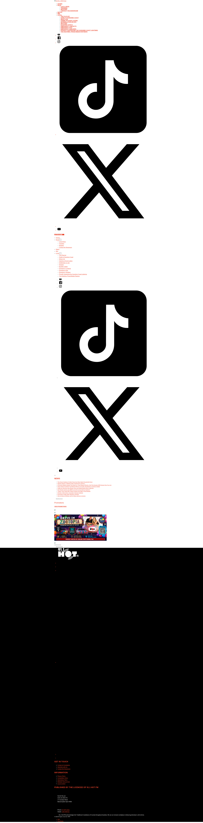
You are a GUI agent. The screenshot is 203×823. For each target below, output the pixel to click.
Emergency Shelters (68, 29)
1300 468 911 (65, 811)
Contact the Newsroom (69, 11)
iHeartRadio (60, 821)
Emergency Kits (66, 27)
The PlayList (65, 16)
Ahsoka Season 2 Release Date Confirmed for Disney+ (71, 483)
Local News (65, 6)
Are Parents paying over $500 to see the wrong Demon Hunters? (73, 489)
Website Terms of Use (63, 782)
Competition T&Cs (62, 778)
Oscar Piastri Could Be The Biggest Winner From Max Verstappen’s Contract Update (78, 486)
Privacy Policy (61, 776)
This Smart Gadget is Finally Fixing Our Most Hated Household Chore (74, 482)
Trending (64, 8)
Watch (59, 12)
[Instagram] (58, 42)
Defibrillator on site (68, 22)
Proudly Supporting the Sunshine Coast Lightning (79, 30)
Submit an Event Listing (69, 20)
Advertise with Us (62, 767)
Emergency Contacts (68, 26)
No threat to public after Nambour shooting (68, 494)
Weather (64, 9)
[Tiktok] (103, 134)
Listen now (58, 234)
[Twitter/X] (103, 226)
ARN (58, 819)
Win (58, 13)
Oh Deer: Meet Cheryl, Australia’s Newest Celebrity (70, 492)
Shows (59, 4)
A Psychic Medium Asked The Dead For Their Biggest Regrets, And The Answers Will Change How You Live (84, 485)
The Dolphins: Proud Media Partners (74, 31)
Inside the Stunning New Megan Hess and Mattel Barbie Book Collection (75, 488)
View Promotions (60, 506)
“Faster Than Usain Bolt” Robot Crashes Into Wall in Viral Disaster (73, 491)
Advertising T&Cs (62, 780)
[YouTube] (59, 230)
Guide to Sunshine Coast (70, 18)
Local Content (61, 783)
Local (59, 15)
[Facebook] (59, 39)
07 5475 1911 (66, 810)
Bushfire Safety (67, 24)
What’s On (64, 19)
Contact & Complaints (63, 765)
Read (59, 5)
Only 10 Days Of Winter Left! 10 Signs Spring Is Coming (71, 496)
